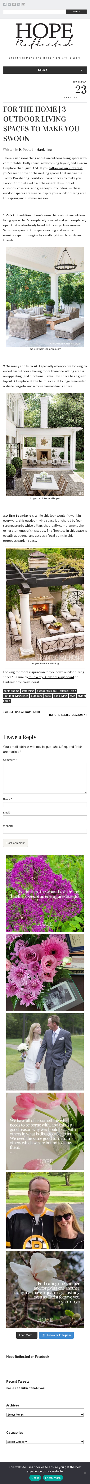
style (72, 696)
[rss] (18, 5)
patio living (60, 696)
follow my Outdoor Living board (51, 677)
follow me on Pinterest (65, 168)
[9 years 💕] (45, 1051)
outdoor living (68, 691)
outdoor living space (16, 696)
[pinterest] (14, 5)
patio (48, 696)
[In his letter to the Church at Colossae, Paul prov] (45, 1289)
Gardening (44, 149)
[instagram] (23, 5)
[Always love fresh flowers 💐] (45, 972)
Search (76, 11)
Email (7, 812)
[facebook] (4, 5)
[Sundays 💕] (45, 1210)
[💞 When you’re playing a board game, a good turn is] (45, 1131)
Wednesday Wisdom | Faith (22, 712)
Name (7, 799)
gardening (28, 691)
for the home (11, 691)
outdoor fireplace (47, 691)
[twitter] (9, 5)
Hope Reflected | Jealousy (67, 715)
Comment (10, 760)
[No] (85, 1473)
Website (8, 826)
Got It (35, 1477)
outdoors (36, 696)
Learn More (53, 1477)
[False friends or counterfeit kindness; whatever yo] (45, 893)
